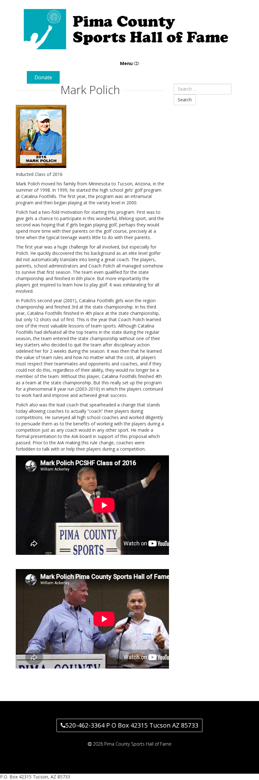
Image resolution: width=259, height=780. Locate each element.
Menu (127, 63)
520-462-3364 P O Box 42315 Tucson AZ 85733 (131, 725)
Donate (43, 77)
